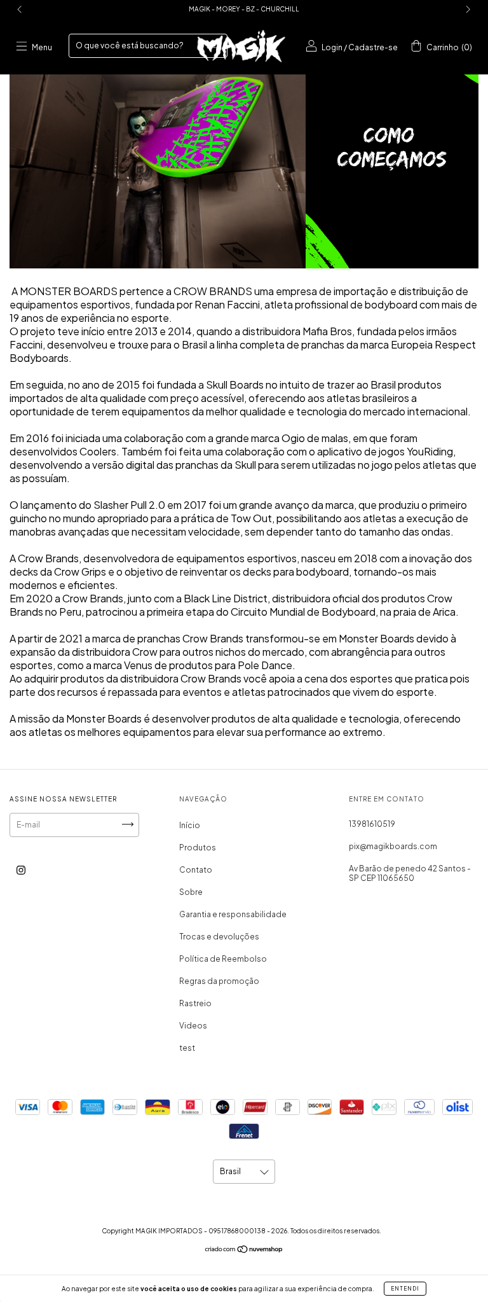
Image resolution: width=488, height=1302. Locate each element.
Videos (193, 1025)
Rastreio (195, 1003)
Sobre (191, 892)
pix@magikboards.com (393, 846)
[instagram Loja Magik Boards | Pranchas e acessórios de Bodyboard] (21, 870)
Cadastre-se (373, 47)
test (187, 1048)
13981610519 (372, 824)
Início (189, 825)
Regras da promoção (219, 981)
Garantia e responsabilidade (233, 914)
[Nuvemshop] (244, 1251)
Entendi (405, 1288)
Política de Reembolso (223, 959)
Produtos (197, 847)
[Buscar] (215, 44)
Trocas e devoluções (219, 936)
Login (332, 47)
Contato (195, 870)
